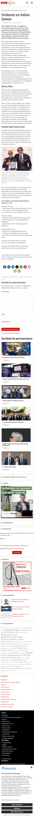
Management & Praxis (10, 749)
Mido (3, 279)
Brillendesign (28, 277)
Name (3, 314)
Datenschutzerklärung (16, 548)
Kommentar (5, 291)
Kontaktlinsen (17, 653)
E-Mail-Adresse (6, 321)
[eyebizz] (8, 2)
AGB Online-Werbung (9, 699)
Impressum (5, 692)
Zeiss (7, 670)
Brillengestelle (23, 632)
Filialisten (23, 650)
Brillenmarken (12, 639)
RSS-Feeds (5, 687)
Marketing (13, 657)
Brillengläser (9, 634)
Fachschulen (6, 648)
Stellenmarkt (7, 759)
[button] (27, 2)
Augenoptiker (14, 277)
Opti (15, 662)
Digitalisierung (7, 644)
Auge (4, 628)
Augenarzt (11, 628)
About (4, 685)
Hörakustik (5, 653)
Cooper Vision (19, 641)
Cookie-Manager (7, 707)
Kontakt (4, 680)
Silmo (19, 664)
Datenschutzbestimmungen (10, 333)
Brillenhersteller (12, 636)
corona (28, 642)
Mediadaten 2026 (7, 690)
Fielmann (15, 650)
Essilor (26, 644)
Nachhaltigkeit (19, 660)
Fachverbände (19, 648)
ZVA (13, 671)
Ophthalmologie (6, 662)
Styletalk (18, 666)
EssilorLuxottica (7, 646)
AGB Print (5, 702)
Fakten (6, 650)
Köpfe (5, 745)
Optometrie (23, 662)
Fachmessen (20, 646)
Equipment (19, 644)
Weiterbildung (9, 668)
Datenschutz (6, 694)
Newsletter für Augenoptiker (11, 682)
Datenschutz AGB (8, 704)
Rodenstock (12, 664)
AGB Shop (5, 697)
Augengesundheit (19, 628)
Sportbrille (8, 666)
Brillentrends (7, 641)
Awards (21, 277)
